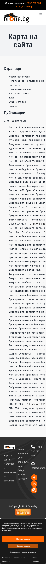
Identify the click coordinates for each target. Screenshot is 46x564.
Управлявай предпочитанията (23, 552)
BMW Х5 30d (16, 404)
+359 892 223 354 (36, 451)
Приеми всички (23, 539)
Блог (12, 97)
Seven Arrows (17, 223)
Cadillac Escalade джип (24, 232)
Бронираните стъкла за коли (27, 299)
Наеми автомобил (19, 76)
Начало (13, 106)
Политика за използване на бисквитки (13, 559)
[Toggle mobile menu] (40, 14)
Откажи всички (23, 546)
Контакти (14, 85)
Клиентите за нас (20, 89)
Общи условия (35, 559)
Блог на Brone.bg (15, 120)
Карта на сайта (19, 93)
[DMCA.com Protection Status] (23, 510)
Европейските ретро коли (25, 269)
